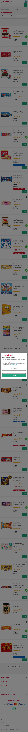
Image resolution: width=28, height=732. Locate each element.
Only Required (14, 368)
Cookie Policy (14, 364)
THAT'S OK (14, 375)
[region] (14, 366)
